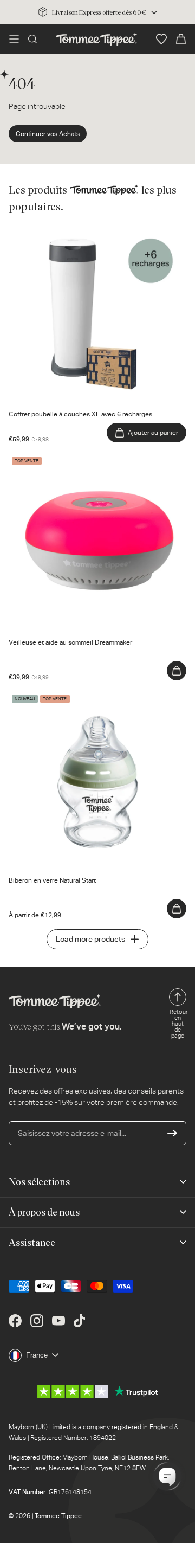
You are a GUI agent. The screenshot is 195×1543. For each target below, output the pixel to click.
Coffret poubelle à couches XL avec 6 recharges (90, 230)
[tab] (71, 394)
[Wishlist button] (161, 39)
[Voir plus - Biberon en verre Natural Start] (176, 908)
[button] (14, 39)
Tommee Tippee (58, 1516)
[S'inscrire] (172, 1133)
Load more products (90, 939)
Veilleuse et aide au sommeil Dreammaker (79, 458)
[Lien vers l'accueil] (96, 39)
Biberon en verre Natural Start (59, 696)
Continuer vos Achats (48, 134)
